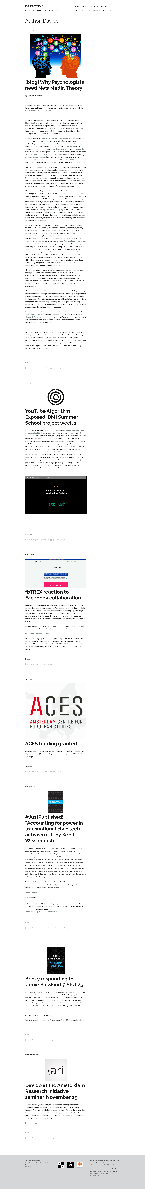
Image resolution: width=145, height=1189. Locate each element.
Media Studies (31, 123)
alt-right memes (59, 149)
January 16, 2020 (31, 30)
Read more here (31, 1123)
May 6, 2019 (29, 679)
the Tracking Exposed (38, 157)
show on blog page (33, 368)
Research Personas (33, 317)
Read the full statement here (37, 633)
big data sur (78, 10)
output (84, 6)
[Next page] (30, 478)
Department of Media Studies (35, 1163)
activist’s (58, 154)
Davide (29, 363)
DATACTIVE (34, 6)
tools (49, 152)
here (91, 1173)
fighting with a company (53, 209)
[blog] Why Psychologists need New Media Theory (54, 85)
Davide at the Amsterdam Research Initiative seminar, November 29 (55, 1091)
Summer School (61, 138)
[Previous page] (27, 478)
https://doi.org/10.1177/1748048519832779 (44, 912)
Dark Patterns (36, 314)
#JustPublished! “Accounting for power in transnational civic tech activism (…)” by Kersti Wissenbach (54, 828)
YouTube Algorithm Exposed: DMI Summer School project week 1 (51, 417)
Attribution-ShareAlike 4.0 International (103, 1165)
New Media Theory (57, 128)
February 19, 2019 (31, 943)
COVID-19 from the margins (95, 10)
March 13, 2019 (30, 786)
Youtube (40, 322)
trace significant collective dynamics (70, 241)
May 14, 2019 (29, 555)
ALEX (79, 433)
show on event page (49, 1040)
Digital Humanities (77, 128)
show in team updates (34, 771)
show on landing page (48, 368)
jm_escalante (94, 1175)
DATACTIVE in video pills (99, 6)
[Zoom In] (44, 478)
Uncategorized (60, 368)
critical (37, 154)
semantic (79, 149)
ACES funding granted (51, 744)
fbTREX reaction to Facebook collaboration (53, 595)
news (109, 10)
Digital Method (48, 138)
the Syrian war (69, 146)
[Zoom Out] (41, 478)
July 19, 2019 (29, 383)
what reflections (67, 160)
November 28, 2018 (32, 1055)
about (76, 6)
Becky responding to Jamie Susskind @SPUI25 (54, 981)
